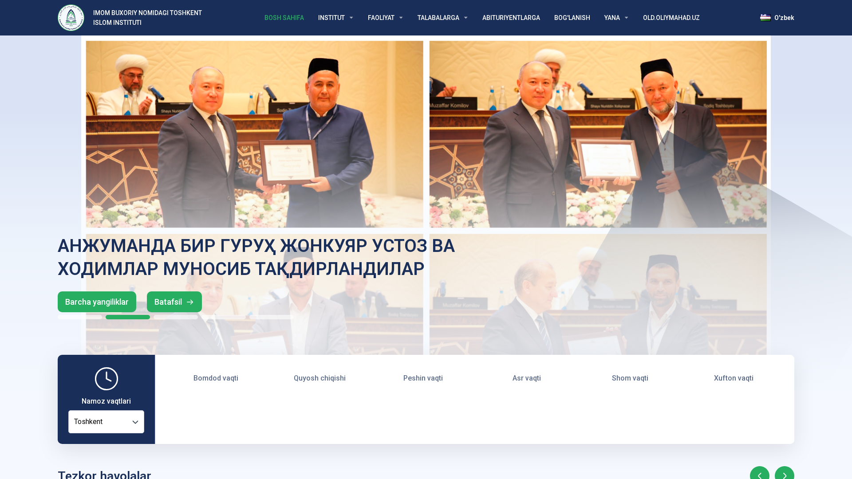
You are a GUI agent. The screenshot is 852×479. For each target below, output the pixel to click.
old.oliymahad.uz (671, 17)
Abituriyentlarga (511, 17)
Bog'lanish (572, 17)
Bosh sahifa (284, 17)
